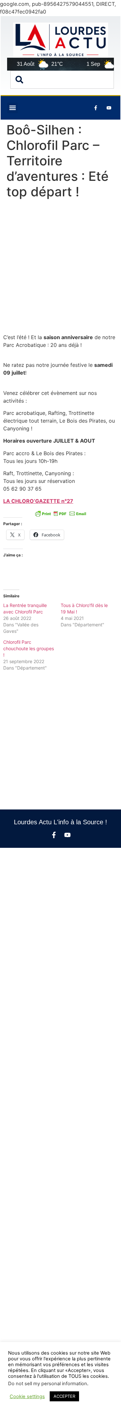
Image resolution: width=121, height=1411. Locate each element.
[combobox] (62, 80)
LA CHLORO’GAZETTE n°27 (38, 501)
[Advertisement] (60, 268)
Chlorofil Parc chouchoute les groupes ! (28, 648)
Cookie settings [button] (27, 1396)
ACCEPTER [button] (64, 1396)
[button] (12, 108)
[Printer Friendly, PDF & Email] (60, 513)
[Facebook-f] (54, 835)
